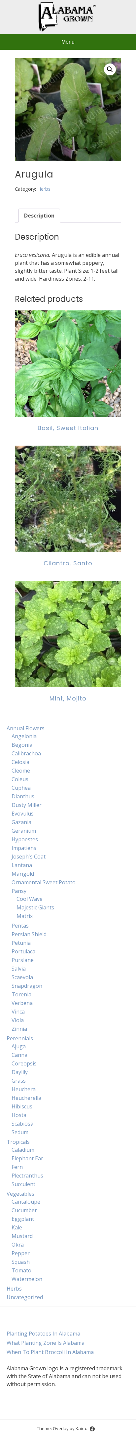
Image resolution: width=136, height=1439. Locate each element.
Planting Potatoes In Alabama (43, 1333)
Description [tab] (39, 215)
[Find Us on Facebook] (92, 1428)
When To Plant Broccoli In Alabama (50, 1352)
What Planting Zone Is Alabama (46, 1342)
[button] (110, 69)
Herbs (44, 189)
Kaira (81, 1428)
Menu (68, 42)
